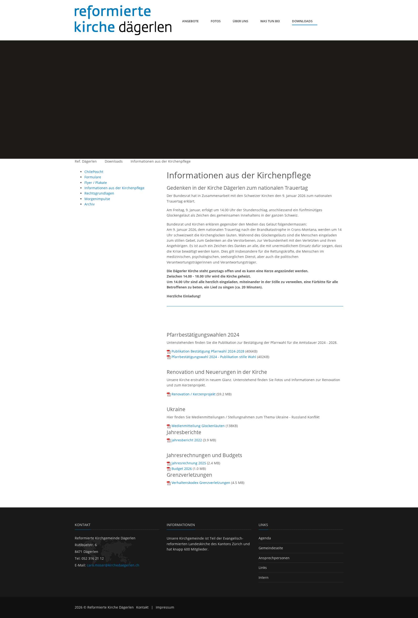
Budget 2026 (182, 468)
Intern (264, 577)
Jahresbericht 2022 (187, 440)
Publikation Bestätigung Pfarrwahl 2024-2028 (208, 351)
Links (263, 567)
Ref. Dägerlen (86, 161)
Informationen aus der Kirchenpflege (161, 161)
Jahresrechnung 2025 (189, 463)
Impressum (165, 607)
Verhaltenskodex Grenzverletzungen (201, 482)
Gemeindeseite (271, 548)
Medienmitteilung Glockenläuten (198, 425)
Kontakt (142, 607)
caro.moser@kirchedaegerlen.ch (113, 565)
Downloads (114, 161)
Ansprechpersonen (274, 558)
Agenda (265, 538)
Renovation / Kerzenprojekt (194, 394)
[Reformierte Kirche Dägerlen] (123, 20)
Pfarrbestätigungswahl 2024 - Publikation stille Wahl (214, 356)
